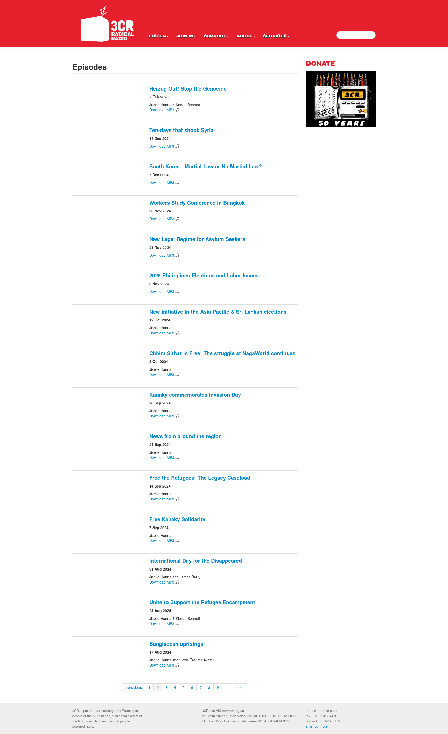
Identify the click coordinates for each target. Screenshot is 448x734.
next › (240, 687)
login (325, 726)
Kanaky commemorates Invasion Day (195, 394)
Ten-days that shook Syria (181, 130)
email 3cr (312, 726)
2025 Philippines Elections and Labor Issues (204, 275)
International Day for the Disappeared (195, 560)
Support (215, 36)
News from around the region (185, 436)
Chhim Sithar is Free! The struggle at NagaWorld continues (222, 353)
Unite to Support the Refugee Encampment (202, 602)
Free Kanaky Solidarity (177, 519)
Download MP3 (161, 109)
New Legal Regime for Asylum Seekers (197, 239)
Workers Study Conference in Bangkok (197, 202)
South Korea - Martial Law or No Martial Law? (205, 166)
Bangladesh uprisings (176, 643)
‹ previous (133, 687)
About (245, 36)
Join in (184, 36)
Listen (157, 36)
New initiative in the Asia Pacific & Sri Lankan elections (217, 311)
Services (275, 36)
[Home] (107, 23)
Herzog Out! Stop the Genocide (188, 88)
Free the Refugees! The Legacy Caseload (199, 477)
